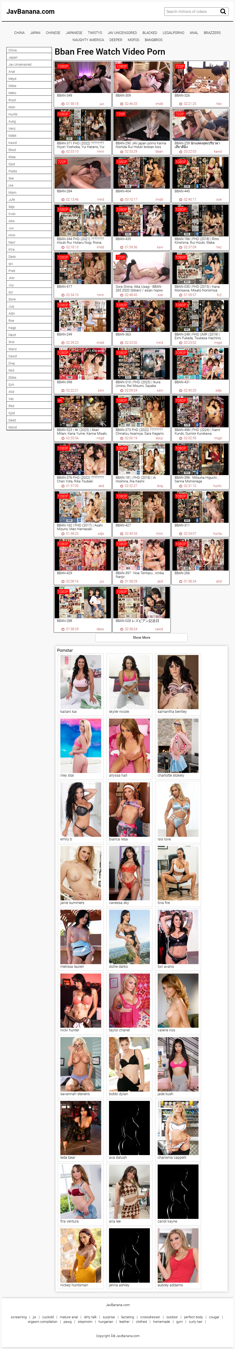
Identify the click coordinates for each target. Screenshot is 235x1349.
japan (35, 33)
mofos (133, 40)
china (19, 33)
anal (194, 33)
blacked (150, 33)
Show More (141, 637)
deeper (115, 40)
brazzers (212, 33)
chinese (53, 33)
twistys (95, 33)
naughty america (88, 40)
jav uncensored (122, 33)
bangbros (153, 40)
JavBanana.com (30, 11)
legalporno (173, 33)
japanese (74, 33)
